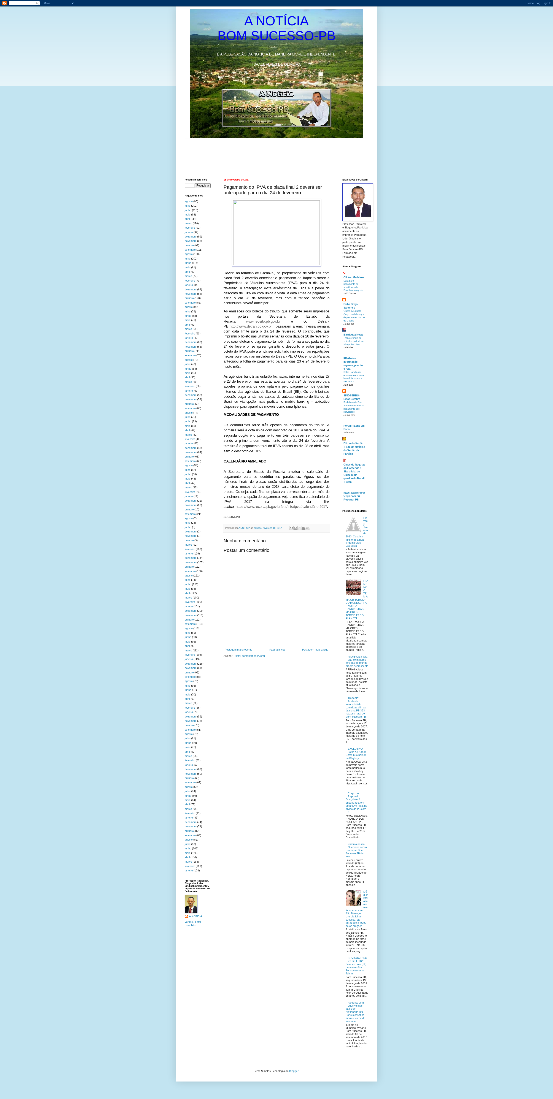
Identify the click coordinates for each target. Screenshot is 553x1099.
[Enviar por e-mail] (291, 528)
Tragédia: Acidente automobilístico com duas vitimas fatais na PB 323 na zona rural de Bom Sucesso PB (356, 707)
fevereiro (190, 227)
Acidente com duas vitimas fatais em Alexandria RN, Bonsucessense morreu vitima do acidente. (355, 1012)
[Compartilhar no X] (299, 528)
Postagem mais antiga (315, 649)
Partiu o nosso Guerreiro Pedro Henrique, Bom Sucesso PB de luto (356, 850)
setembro (190, 249)
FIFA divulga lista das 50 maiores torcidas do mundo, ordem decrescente (357, 661)
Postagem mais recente (238, 649)
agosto (189, 201)
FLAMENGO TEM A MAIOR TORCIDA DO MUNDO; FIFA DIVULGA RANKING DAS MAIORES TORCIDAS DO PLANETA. (357, 600)
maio (188, 214)
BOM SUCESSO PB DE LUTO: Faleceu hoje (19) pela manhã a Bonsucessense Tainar (356, 965)
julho (188, 205)
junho (188, 210)
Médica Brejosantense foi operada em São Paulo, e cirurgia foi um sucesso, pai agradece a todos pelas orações (357, 908)
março (188, 223)
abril (187, 218)
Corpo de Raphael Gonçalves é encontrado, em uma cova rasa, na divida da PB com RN (356, 803)
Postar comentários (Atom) (249, 655)
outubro (189, 245)
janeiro (189, 232)
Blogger (293, 1071)
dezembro (191, 236)
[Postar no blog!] (295, 528)
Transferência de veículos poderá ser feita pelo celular (353, 341)
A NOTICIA (244, 528)
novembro (191, 240)
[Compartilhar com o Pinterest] (308, 528)
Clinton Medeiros (353, 277)
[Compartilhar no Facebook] (304, 528)
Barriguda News (353, 334)
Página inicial (277, 649)
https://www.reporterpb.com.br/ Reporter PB (354, 496)
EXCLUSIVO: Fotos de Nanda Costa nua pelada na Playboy (356, 753)
